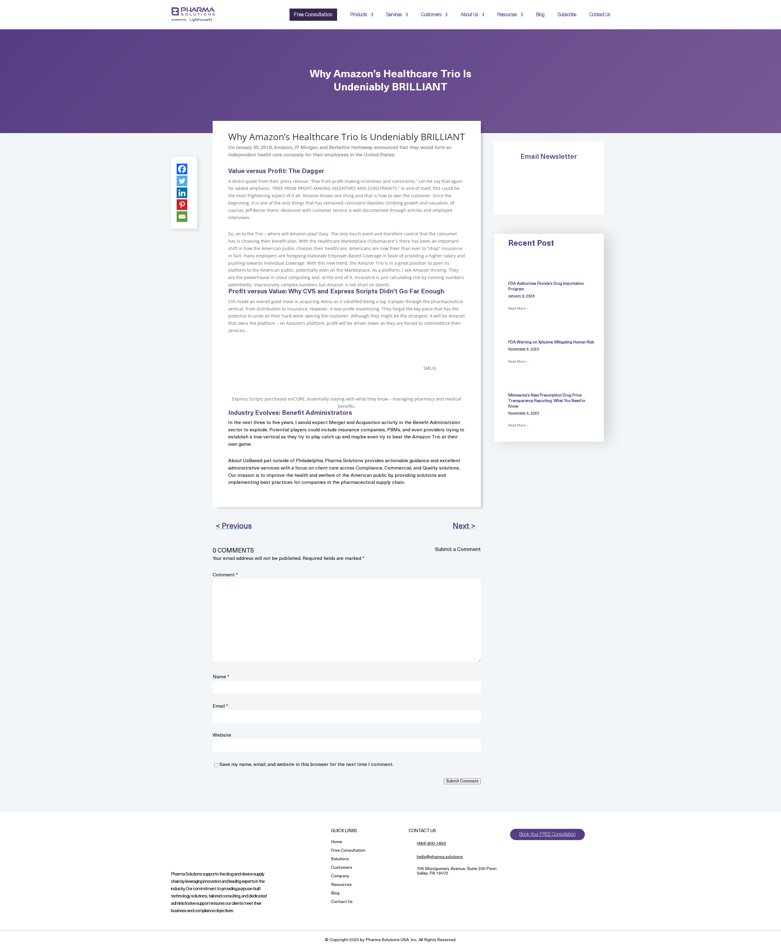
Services (394, 14)
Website (222, 735)
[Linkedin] (182, 192)
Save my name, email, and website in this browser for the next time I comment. (306, 764)
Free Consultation (313, 14)
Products (358, 14)
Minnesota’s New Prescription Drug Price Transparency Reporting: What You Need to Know (546, 400)
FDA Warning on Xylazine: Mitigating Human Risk (551, 342)
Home (336, 842)
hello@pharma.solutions (440, 857)
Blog (540, 14)
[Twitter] (182, 181)
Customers (431, 14)
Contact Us (599, 14)
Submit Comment (462, 781)
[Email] (182, 216)
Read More (517, 308)
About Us (469, 14)
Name (221, 677)
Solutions (340, 859)
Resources (507, 14)
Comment (225, 575)
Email (220, 706)
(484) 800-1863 (431, 843)
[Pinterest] (182, 204)
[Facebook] (182, 169)
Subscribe (567, 14)
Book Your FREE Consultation (547, 834)
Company (340, 877)
